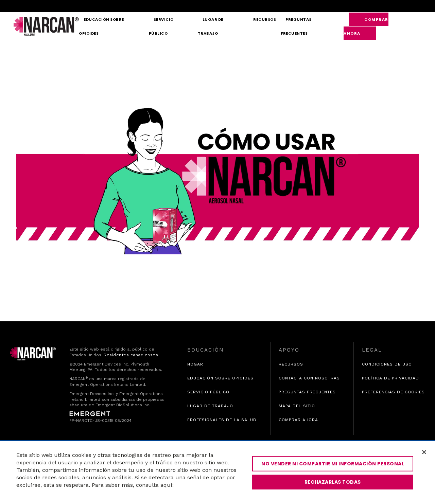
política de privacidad (390, 378)
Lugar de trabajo (210, 26)
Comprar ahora (366, 26)
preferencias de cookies (393, 392)
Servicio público (161, 26)
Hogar (195, 364)
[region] (217, 470)
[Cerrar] (424, 452)
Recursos (264, 19)
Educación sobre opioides (101, 26)
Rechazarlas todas (332, 482)
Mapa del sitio (297, 406)
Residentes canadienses (131, 355)
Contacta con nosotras (309, 378)
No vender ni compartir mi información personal (332, 463)
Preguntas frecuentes (296, 26)
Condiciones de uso (387, 364)
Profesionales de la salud (222, 420)
